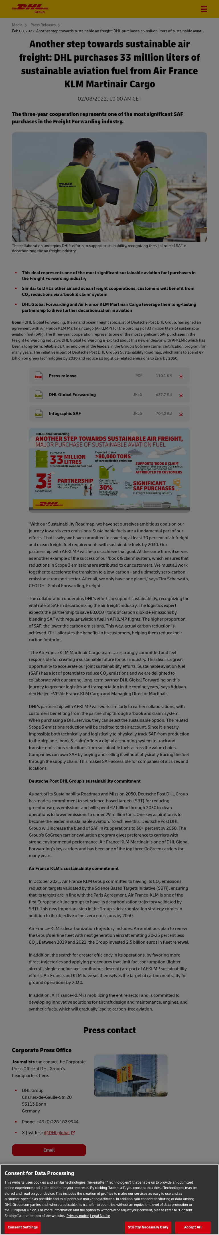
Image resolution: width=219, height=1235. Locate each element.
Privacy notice (77, 1216)
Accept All (192, 1227)
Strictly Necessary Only (148, 1227)
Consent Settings (23, 1227)
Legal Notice (100, 1216)
